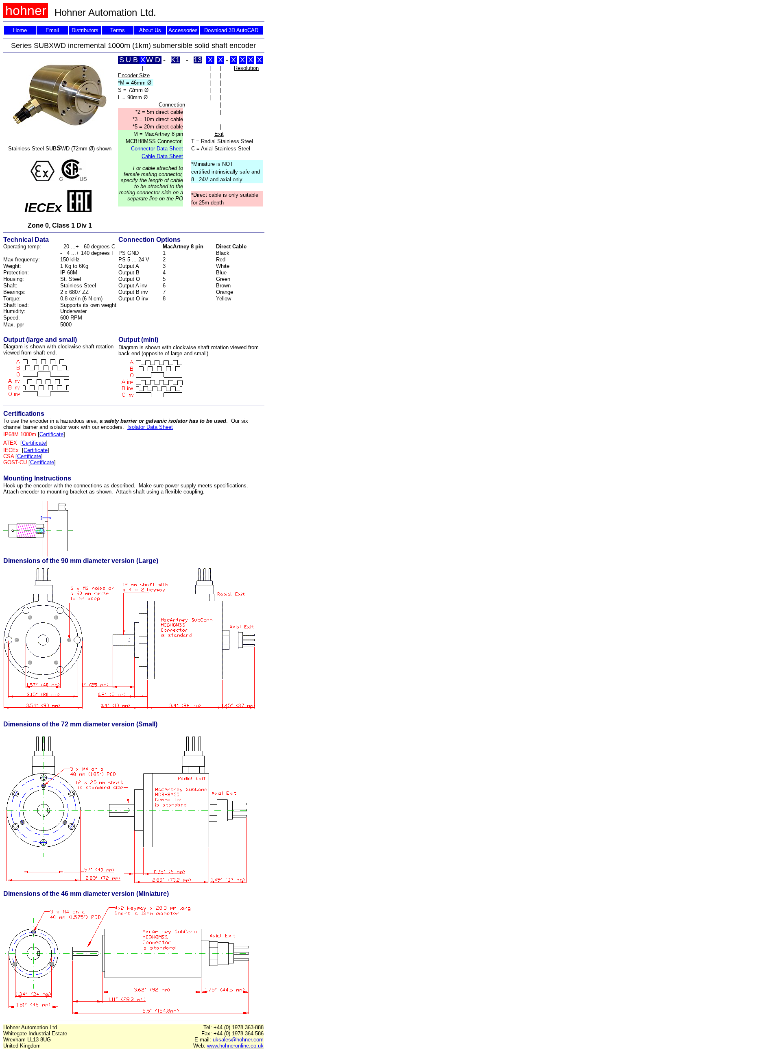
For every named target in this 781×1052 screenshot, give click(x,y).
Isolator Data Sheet (150, 427)
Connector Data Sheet (157, 149)
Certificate (51, 434)
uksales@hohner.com (238, 1040)
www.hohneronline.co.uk (235, 1046)
